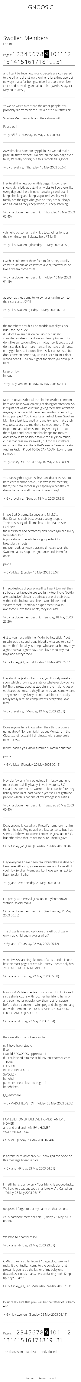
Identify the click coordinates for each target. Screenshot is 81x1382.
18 (42, 61)
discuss (42, 1378)
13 (6, 61)
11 (60, 54)
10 (53, 54)
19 (49, 61)
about (53, 1378)
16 (28, 61)
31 (59, 61)
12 (67, 54)
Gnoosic (40, 7)
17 (35, 61)
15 (21, 61)
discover (30, 1378)
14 (13, 61)
